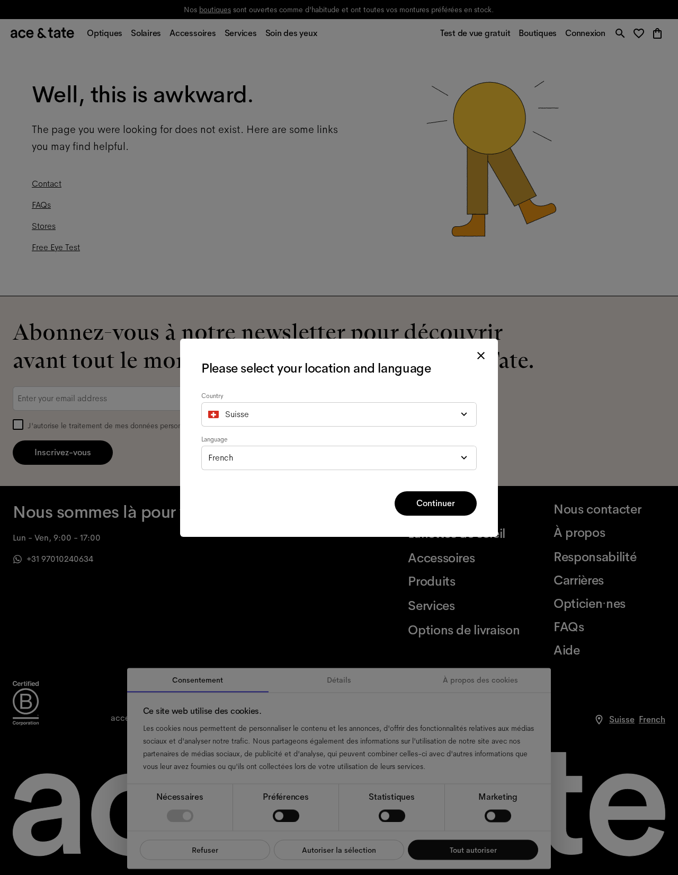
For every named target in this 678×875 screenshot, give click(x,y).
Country (212, 396)
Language (214, 439)
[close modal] (481, 355)
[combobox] (339, 414)
